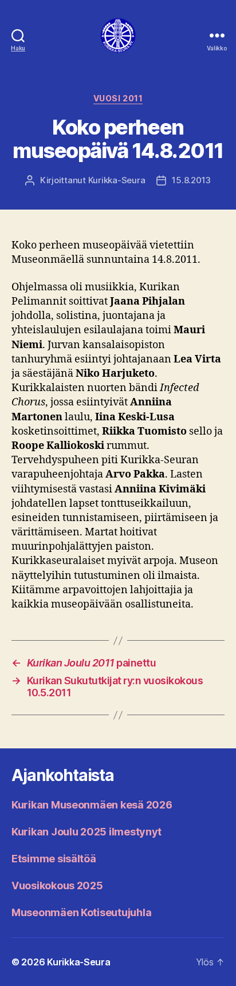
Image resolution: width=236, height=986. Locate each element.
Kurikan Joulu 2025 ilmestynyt (86, 832)
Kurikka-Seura (116, 180)
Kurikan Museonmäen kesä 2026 (91, 805)
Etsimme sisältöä (53, 859)
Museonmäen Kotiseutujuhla (81, 912)
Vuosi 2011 (118, 98)
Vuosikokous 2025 (57, 885)
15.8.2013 (191, 180)
